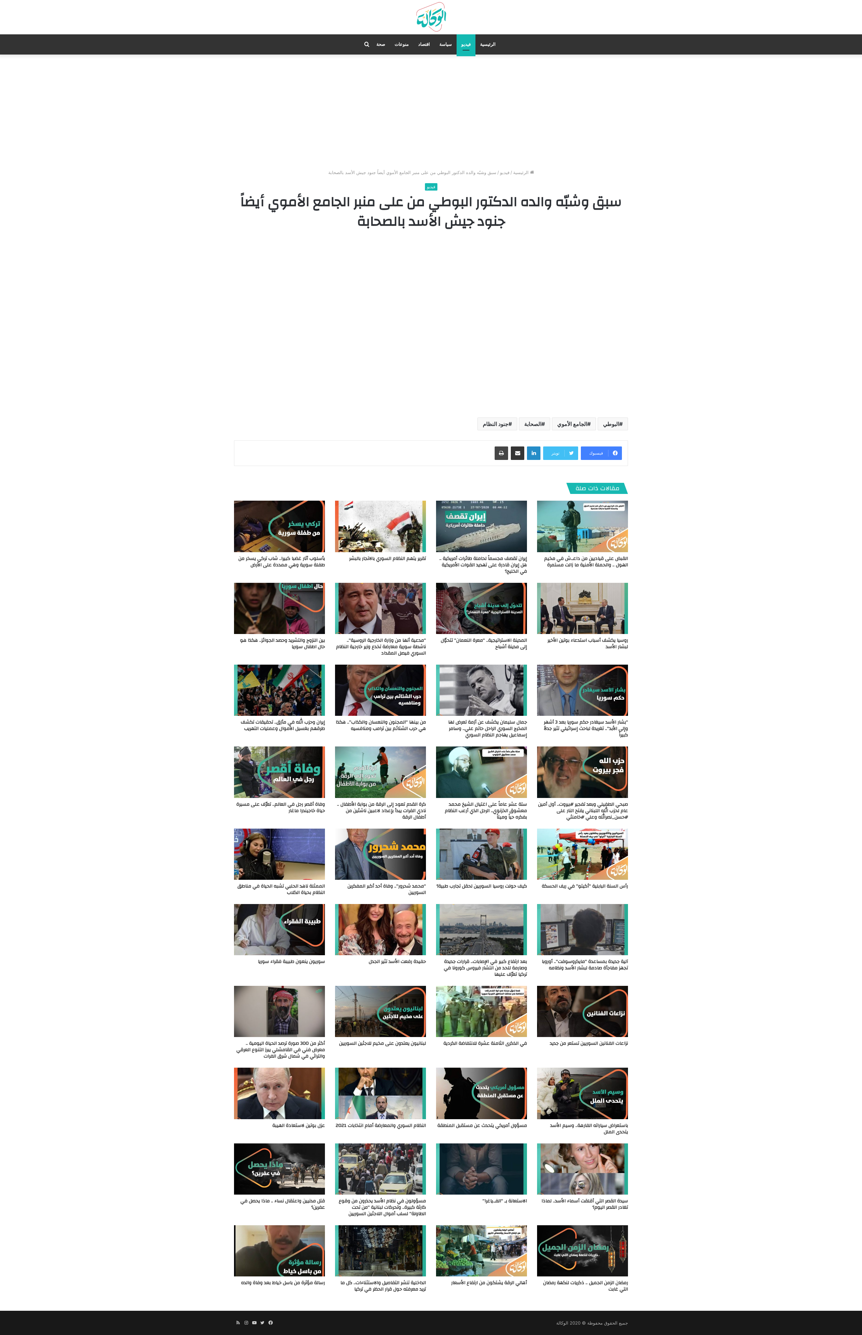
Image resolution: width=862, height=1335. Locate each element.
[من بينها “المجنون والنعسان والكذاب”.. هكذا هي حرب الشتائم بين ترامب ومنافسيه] (380, 690)
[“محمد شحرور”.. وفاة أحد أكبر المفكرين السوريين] (380, 854)
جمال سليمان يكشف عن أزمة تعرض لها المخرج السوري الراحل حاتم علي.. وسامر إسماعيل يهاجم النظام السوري (487, 728)
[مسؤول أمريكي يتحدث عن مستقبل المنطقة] (481, 1093)
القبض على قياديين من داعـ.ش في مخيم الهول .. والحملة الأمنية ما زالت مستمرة (586, 561)
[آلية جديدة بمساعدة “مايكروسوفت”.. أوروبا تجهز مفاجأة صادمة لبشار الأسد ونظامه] (582, 929)
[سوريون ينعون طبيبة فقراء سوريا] (279, 929)
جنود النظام (495, 424)
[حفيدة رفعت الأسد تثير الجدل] (380, 929)
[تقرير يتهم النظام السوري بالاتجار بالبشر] (380, 526)
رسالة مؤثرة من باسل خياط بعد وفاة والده (283, 1282)
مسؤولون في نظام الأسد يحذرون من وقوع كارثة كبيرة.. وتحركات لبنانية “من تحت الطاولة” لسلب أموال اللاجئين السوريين (382, 1207)
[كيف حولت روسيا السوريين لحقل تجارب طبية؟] (481, 854)
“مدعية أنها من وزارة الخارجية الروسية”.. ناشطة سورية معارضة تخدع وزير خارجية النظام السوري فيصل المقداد (381, 647)
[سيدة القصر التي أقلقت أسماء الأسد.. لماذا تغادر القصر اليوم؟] (582, 1169)
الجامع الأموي (572, 424)
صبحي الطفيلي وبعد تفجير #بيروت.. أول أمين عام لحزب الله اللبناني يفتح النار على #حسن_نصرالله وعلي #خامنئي (583, 811)
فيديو (466, 44)
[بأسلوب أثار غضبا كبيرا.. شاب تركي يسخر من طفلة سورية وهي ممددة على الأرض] (279, 526)
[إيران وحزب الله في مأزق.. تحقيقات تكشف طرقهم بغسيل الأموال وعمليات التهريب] (279, 690)
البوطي (611, 424)
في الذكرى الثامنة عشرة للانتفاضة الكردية (485, 1043)
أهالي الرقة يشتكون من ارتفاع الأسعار (489, 1282)
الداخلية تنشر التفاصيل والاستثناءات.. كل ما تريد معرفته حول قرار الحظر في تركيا (383, 1286)
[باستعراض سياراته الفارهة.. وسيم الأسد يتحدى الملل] (582, 1093)
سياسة (445, 44)
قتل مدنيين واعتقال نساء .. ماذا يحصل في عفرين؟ (282, 1204)
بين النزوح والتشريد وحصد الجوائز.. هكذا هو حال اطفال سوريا (282, 643)
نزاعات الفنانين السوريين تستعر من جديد (589, 1043)
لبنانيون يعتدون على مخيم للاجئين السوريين (382, 1043)
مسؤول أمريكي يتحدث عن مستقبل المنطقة (482, 1125)
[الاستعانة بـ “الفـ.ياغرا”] (481, 1169)
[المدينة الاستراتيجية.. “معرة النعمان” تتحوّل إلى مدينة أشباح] (481, 608)
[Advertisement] (431, 112)
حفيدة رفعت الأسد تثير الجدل (397, 961)
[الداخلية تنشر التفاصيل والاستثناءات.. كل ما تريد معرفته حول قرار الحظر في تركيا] (380, 1250)
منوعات (402, 44)
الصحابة (532, 424)
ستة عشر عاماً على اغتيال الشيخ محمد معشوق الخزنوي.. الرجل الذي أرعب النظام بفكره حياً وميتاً (486, 811)
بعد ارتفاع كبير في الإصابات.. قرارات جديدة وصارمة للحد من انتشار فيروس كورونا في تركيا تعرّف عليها (485, 968)
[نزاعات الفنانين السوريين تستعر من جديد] (582, 1011)
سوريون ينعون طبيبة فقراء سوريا (291, 961)
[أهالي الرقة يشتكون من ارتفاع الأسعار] (481, 1250)
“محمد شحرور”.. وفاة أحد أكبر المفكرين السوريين (386, 889)
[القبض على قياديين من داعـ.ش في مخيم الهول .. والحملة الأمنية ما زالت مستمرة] (582, 526)
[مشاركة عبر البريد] (517, 453)
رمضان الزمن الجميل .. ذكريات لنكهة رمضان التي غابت (585, 1286)
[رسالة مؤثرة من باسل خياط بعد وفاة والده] (279, 1250)
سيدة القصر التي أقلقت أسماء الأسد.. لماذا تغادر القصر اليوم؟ (584, 1204)
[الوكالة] (431, 17)
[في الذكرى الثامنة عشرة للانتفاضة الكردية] (481, 1011)
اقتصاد (424, 44)
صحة (380, 44)
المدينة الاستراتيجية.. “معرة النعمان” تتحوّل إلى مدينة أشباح (484, 643)
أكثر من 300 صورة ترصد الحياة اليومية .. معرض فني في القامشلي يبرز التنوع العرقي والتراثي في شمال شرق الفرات (280, 1050)
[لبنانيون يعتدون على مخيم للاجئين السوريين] (380, 1011)
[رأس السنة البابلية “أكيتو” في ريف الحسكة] (582, 854)
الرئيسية (488, 44)
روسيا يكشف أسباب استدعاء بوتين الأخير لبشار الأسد (588, 643)
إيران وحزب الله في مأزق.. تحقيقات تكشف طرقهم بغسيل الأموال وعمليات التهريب (283, 725)
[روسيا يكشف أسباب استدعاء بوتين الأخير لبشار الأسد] (582, 608)
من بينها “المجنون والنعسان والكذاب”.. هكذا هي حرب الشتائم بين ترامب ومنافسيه (381, 725)
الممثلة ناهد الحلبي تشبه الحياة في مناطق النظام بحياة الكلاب (281, 889)
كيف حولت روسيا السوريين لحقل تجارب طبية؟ (481, 886)
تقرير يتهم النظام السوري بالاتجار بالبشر (387, 558)
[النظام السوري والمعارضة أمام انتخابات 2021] (380, 1093)
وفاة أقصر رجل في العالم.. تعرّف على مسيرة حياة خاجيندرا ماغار (280, 807)
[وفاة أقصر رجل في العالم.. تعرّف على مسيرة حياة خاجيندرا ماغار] (279, 772)
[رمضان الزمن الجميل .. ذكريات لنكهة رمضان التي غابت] (582, 1250)
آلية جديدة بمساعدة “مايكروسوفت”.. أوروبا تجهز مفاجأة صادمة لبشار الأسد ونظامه (585, 964)
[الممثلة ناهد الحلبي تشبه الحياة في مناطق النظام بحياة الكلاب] (279, 854)
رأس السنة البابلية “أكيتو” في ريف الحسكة (585, 886)
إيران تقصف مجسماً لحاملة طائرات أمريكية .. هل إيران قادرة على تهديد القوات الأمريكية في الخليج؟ (483, 565)
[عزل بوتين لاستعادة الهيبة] (279, 1093)
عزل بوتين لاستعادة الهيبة (298, 1125)
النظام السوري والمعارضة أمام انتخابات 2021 (381, 1125)
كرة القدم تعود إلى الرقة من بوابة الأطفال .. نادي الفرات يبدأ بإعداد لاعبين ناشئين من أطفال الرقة (381, 811)
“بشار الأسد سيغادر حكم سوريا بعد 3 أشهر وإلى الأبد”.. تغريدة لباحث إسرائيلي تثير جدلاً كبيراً (586, 728)
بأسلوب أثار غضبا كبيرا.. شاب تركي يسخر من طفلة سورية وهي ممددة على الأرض (281, 561)
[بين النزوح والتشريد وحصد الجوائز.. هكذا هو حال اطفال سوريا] (279, 608)
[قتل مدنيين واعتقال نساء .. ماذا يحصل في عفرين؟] (279, 1169)
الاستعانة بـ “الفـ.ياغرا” (505, 1201)
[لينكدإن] (533, 453)
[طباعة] (501, 453)
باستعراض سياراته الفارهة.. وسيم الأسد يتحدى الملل (589, 1128)
